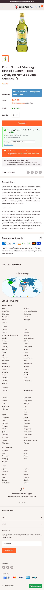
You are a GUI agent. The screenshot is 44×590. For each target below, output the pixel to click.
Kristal (5, 83)
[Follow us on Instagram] (11, 567)
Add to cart (22, 123)
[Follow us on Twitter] (7, 567)
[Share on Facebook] (28, 172)
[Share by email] (40, 172)
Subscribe (9, 550)
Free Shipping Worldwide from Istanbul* (22, 1)
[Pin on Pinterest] (32, 172)
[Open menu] (3, 7)
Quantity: (5, 115)
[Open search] (31, 7)
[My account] (36, 7)
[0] (40, 7)
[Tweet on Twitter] (36, 172)
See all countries (8, 144)
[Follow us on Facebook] (3, 567)
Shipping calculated (18, 103)
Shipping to (7, 141)
